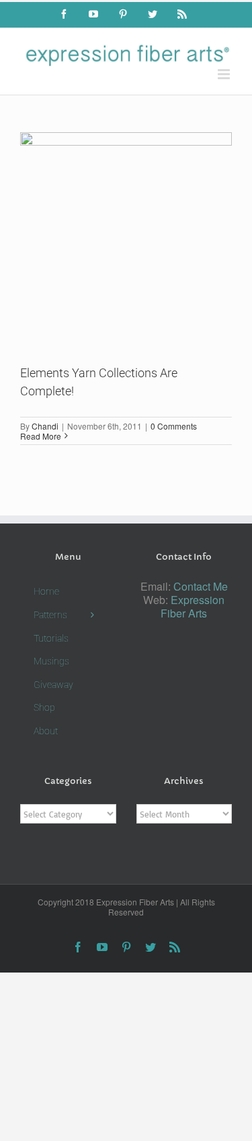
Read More (40, 436)
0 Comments (174, 426)
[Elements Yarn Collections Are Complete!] (126, 238)
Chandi (45, 426)
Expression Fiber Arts (192, 606)
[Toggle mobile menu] (225, 74)
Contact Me (200, 586)
